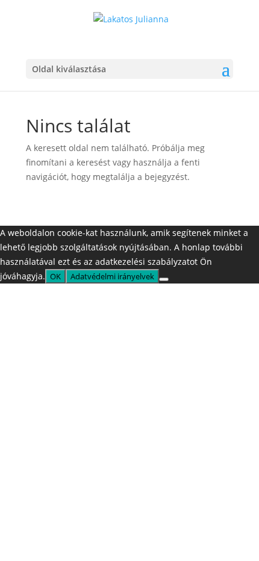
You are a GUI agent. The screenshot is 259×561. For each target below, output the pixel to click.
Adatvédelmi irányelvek (112, 276)
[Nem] (164, 279)
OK (55, 276)
